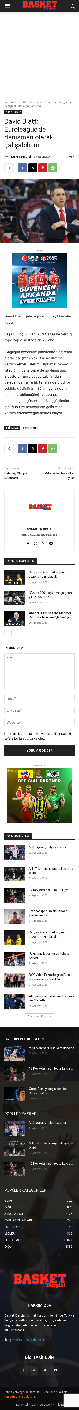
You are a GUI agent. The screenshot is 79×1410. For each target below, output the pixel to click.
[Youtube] (51, 542)
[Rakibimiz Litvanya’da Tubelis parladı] (14, 959)
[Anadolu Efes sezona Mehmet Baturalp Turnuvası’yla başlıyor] (14, 618)
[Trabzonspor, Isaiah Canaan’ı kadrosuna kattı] (14, 916)
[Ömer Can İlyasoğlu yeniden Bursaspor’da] (14, 1094)
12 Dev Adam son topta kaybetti (51, 890)
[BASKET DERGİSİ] (7, 156)
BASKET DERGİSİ (21, 156)
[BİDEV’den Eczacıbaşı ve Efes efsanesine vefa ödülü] (14, 980)
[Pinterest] (42, 167)
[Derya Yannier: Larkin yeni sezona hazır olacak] (14, 577)
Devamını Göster (38, 1016)
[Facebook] (22, 167)
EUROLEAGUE (27, 102)
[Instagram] (35, 542)
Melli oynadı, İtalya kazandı (47, 847)
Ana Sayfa (10, 102)
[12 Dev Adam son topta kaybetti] (14, 895)
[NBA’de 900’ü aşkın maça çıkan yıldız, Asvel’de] (14, 598)
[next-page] (14, 633)
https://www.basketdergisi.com (40, 534)
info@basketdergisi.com (32, 1340)
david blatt (29, 427)
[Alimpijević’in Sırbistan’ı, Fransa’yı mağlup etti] (14, 1001)
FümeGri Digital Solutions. (20, 1396)
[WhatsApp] (52, 167)
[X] (32, 167)
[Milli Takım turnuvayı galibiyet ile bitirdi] (14, 874)
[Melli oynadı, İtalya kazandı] (14, 852)
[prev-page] (7, 633)
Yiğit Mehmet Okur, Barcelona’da (51, 1048)
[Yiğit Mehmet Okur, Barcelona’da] (14, 1053)
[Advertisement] (39, 53)
